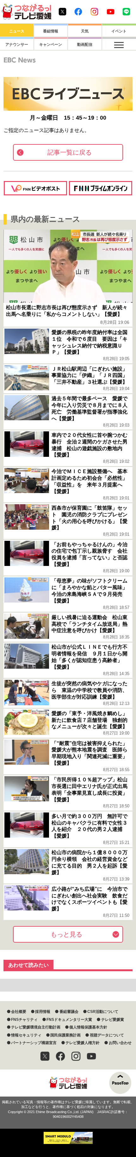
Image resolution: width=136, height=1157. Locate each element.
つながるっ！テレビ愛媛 (68, 1083)
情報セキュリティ (26, 1035)
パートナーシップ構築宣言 (34, 1043)
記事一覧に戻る (69, 152)
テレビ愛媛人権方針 (82, 1043)
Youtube (110, 12)
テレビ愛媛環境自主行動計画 (35, 1027)
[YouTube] (91, 1056)
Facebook (78, 12)
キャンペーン (50, 44)
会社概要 (18, 1011)
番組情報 (50, 31)
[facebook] (60, 1056)
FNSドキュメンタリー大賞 (69, 1019)
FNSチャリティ (24, 1019)
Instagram (94, 12)
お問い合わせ (120, 1043)
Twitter (62, 12)
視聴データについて (107, 1035)
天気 (85, 31)
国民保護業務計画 (65, 1035)
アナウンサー (16, 44)
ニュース (16, 31)
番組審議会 (68, 1011)
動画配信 (84, 44)
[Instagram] (76, 1056)
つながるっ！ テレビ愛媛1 (26, 11)
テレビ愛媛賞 (112, 1019)
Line (126, 12)
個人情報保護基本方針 (88, 1027)
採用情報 (42, 1011)
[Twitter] (45, 1056)
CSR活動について (102, 1011)
